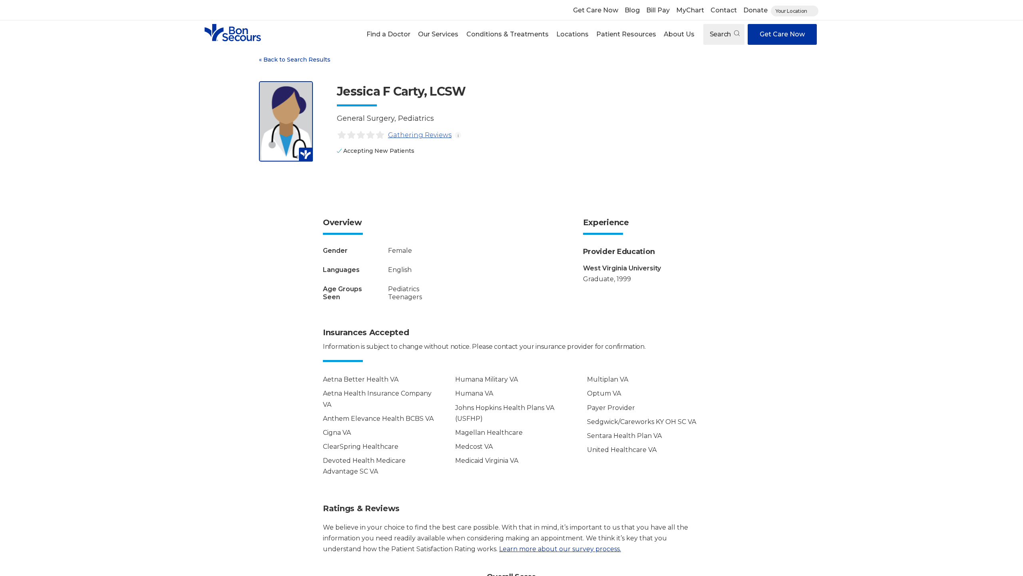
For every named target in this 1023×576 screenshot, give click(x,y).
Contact (724, 10)
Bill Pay (658, 10)
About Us (679, 34)
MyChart (690, 10)
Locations (572, 34)
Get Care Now (595, 10)
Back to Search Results (294, 59)
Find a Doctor (388, 34)
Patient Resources (626, 34)
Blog (632, 10)
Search (721, 34)
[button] (388, 34)
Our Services (438, 34)
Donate (755, 10)
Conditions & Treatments (507, 34)
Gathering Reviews (420, 135)
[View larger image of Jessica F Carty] (286, 121)
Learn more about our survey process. (560, 549)
